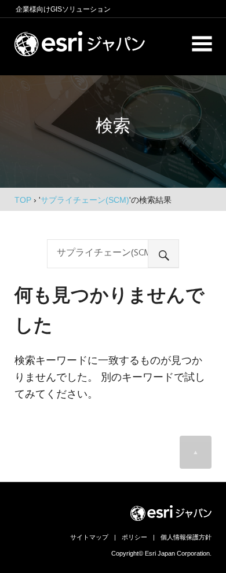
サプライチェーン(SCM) (85, 200)
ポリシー (134, 537)
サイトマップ (89, 537)
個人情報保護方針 (186, 537)
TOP (22, 200)
